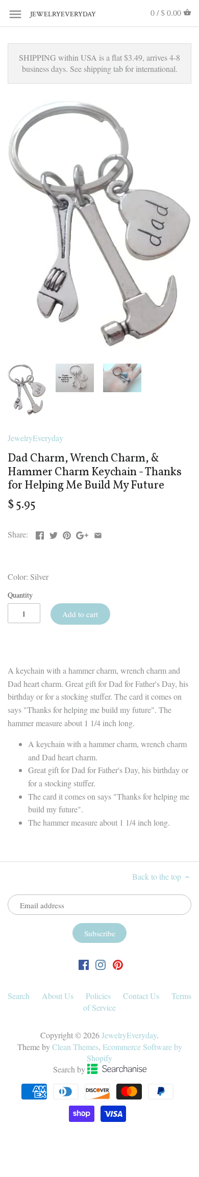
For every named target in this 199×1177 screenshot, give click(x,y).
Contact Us (141, 995)
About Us (57, 995)
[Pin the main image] (67, 533)
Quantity (20, 595)
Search (19, 995)
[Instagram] (100, 963)
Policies (98, 995)
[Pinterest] (118, 963)
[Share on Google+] (82, 533)
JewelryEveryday (55, 14)
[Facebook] (84, 963)
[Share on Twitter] (53, 533)
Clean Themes (75, 1046)
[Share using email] (98, 533)
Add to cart (80, 614)
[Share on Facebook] (40, 533)
